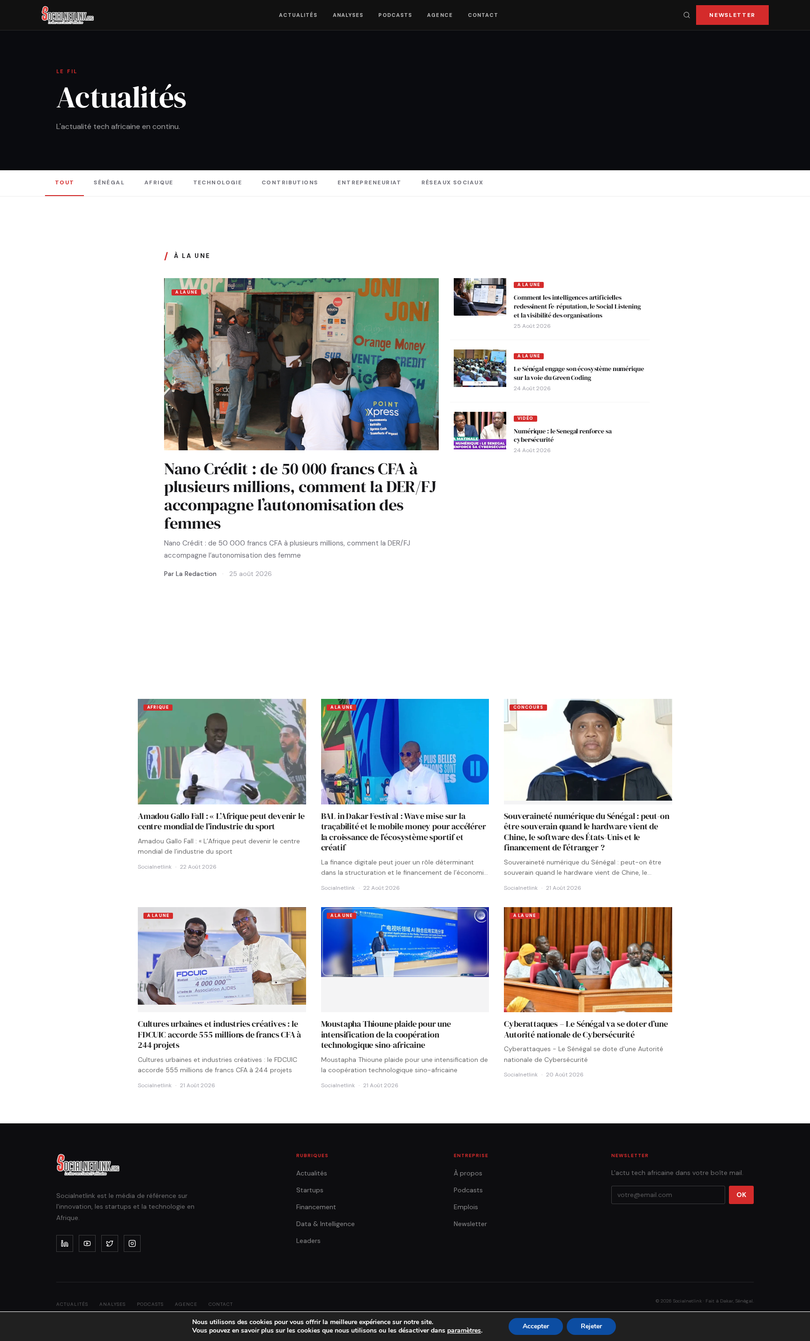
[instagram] (132, 1243)
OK (741, 1194)
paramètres (464, 1330)
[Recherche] (686, 15)
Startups (309, 1190)
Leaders (308, 1240)
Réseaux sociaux (452, 182)
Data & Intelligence (325, 1224)
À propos (468, 1173)
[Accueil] (67, 15)
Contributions (290, 182)
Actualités (298, 15)
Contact (483, 15)
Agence (440, 15)
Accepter (536, 1326)
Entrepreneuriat (370, 182)
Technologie (217, 182)
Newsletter (732, 15)
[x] (109, 1243)
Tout (65, 182)
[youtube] (87, 1243)
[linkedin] (64, 1243)
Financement (316, 1207)
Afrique (158, 182)
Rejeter (591, 1326)
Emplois (466, 1207)
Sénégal (109, 182)
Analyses (348, 15)
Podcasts (395, 15)
